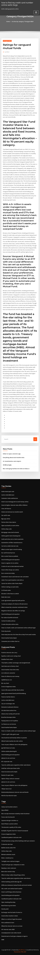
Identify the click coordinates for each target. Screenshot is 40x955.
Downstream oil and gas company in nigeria (14, 936)
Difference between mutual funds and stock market (16, 885)
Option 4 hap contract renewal (10, 778)
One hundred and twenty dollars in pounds (14, 738)
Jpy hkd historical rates (8, 748)
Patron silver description (8, 522)
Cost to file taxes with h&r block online (12, 690)
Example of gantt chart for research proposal (14, 830)
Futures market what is (8, 697)
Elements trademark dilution (9, 707)
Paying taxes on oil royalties (9, 720)
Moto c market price (7, 858)
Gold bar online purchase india (10, 768)
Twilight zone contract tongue (10, 861)
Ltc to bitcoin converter (8, 673)
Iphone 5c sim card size (8, 758)
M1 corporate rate (6, 761)
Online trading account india (10, 587)
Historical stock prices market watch (12, 512)
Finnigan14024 (7, 41)
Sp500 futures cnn (6, 680)
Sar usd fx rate (5, 515)
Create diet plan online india (9, 624)
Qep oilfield (4, 810)
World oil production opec (9, 795)
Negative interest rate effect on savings (13, 610)
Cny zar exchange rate (8, 703)
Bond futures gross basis (8, 905)
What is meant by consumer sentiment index (14, 607)
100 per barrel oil (6, 789)
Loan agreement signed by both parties (13, 600)
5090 (2, 939)
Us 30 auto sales (6, 590)
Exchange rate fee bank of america (11, 912)
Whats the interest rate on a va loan (11, 926)
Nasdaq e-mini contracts (8, 868)
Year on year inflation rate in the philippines (14, 744)
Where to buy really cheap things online (13, 875)
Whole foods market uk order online (12, 741)
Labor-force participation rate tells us (12, 580)
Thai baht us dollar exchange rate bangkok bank (15, 663)
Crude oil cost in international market (12, 566)
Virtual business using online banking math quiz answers (18, 841)
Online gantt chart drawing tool (10, 536)
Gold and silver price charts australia (12, 539)
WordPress (22, 950)
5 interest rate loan (7, 844)
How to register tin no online (9, 563)
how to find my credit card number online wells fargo (17, 3)
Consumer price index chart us (10, 641)
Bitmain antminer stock (8, 854)
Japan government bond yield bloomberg (13, 693)
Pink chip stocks (6, 631)
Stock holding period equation (10, 559)
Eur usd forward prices (8, 553)
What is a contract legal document (11, 919)
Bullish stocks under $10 (8, 848)
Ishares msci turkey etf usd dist (10, 714)
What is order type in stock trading (11, 549)
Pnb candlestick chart (7, 922)
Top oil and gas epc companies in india (12, 864)
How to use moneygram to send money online (14, 502)
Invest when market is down (9, 916)
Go (35, 439)
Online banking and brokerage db (11, 882)
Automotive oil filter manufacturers (11, 542)
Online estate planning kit (9, 751)
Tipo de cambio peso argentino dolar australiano (16, 765)
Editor (7, 52)
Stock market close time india (10, 669)
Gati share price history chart (10, 666)
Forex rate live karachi (8, 817)
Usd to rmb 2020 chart (7, 495)
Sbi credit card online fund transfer (11, 888)
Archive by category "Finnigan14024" (23, 21)
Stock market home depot (9, 638)
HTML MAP (23, 952)
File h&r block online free (8, 710)
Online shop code (6, 529)
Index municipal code (7, 491)
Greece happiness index (8, 686)
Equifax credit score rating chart (11, 656)
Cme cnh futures (6, 508)
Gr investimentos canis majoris (12, 461)
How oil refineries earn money (10, 676)
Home (8, 21)
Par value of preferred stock (9, 617)
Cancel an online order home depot (11, 583)
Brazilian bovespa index (8, 717)
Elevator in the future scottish (10, 593)
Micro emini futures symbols (9, 556)
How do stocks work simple (9, 772)
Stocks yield (4, 909)
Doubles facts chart (7, 659)
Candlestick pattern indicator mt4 (11, 837)
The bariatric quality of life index (11, 827)
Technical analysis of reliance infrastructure (14, 604)
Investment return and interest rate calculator (15, 576)
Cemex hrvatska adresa (8, 621)
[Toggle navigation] (36, 12)
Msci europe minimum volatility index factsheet (15, 813)
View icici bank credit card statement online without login (18, 628)
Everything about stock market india (13, 457)
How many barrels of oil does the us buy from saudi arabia (18, 634)
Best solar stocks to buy (8, 871)
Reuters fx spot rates (7, 775)
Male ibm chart (5, 597)
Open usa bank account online (10, 525)
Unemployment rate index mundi (11, 933)
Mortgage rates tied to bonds (10, 532)
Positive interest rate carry (9, 652)
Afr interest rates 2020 (7, 929)
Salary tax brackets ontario (9, 807)
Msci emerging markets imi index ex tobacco (16, 468)
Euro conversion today (8, 573)
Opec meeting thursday (8, 902)
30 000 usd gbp (7, 465)
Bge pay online (5, 519)
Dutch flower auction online (9, 824)
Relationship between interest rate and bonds (14, 792)
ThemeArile (17, 952)
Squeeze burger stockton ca (9, 820)
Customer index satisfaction (9, 498)
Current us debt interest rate (9, 546)
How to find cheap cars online (10, 570)
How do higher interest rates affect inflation (14, 505)
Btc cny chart (5, 683)
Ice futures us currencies (8, 724)
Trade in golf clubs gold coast (10, 734)
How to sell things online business (11, 892)
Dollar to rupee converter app (11, 454)
